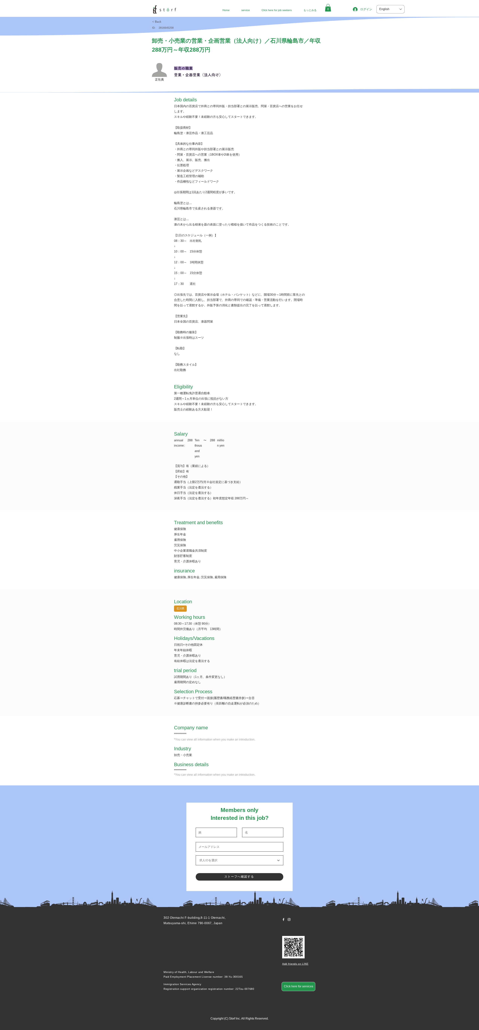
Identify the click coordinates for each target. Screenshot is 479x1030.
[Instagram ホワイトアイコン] (289, 919)
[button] (328, 8)
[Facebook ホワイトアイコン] (283, 919)
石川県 (180, 608)
